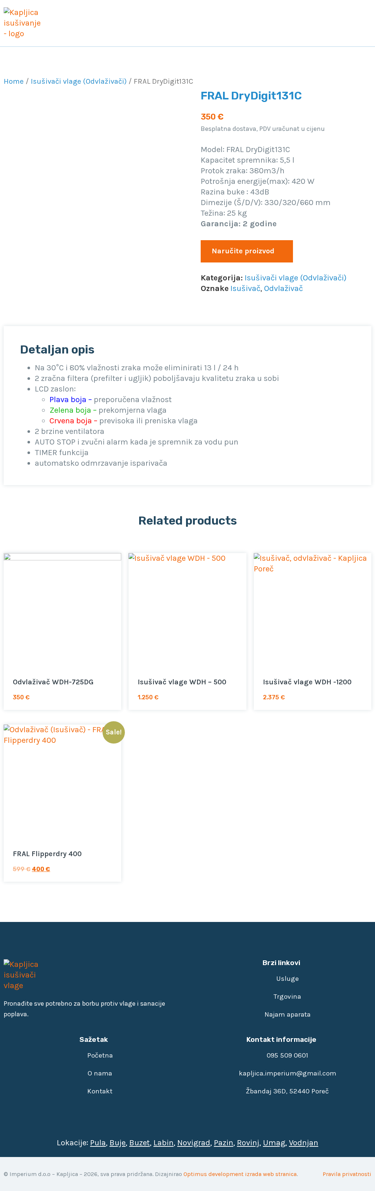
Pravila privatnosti (347, 1174)
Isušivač (245, 288)
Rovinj (248, 1142)
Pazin (223, 1142)
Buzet (139, 1142)
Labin (163, 1142)
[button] (364, 23)
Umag (274, 1142)
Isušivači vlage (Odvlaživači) (79, 81)
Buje (117, 1142)
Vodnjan (303, 1142)
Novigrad (193, 1142)
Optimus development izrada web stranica (240, 1174)
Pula (98, 1142)
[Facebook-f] (55, 975)
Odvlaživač (283, 288)
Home (14, 81)
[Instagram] (75, 975)
